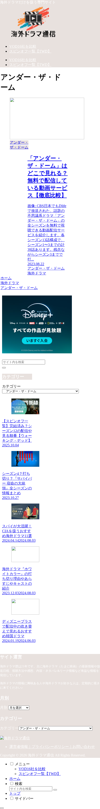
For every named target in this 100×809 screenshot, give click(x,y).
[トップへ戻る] (2, 808)
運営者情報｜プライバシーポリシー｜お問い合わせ (52, 747)
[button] (4, 367)
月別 (3, 707)
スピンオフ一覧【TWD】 (40, 774)
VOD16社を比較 (32, 769)
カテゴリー (11, 386)
